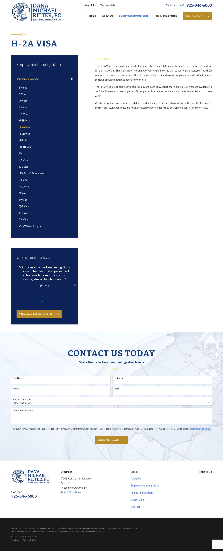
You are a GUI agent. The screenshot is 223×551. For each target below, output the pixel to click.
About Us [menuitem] (107, 15)
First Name (18, 378)
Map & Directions (71, 492)
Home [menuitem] (92, 15)
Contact (135, 506)
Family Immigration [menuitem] (166, 15)
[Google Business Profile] (208, 478)
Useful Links (89, 5)
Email (116, 388)
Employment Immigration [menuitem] (134, 15)
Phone (16, 388)
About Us (136, 478)
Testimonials (107, 5)
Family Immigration (142, 492)
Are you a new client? (23, 399)
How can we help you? (23, 410)
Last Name (119, 378)
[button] (74, 284)
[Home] (36, 12)
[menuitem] (43, 79)
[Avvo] (200, 478)
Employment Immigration (145, 485)
